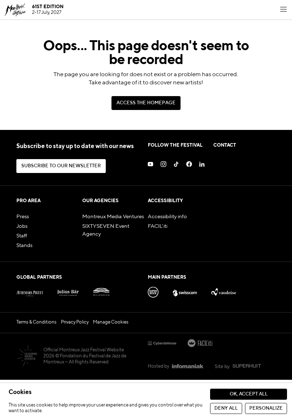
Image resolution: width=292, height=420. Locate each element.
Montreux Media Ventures (113, 216)
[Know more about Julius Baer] (68, 290)
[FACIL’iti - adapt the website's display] (200, 343)
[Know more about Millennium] (101, 290)
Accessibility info (167, 216)
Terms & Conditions (36, 322)
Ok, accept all (249, 394)
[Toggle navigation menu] (283, 10)
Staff (21, 235)
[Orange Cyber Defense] (162, 344)
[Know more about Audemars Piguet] (29, 290)
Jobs (21, 226)
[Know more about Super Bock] (153, 290)
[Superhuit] (247, 366)
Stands (24, 245)
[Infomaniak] (187, 367)
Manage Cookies (111, 322)
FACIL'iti (157, 226)
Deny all (226, 408)
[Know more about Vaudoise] (223, 290)
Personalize (266, 408)
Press (22, 216)
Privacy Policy (75, 322)
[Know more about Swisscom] (185, 290)
